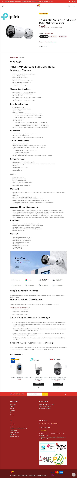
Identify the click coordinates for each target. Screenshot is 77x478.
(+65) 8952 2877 (54, 424)
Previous (11, 366)
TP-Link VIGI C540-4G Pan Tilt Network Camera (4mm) (38, 378)
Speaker (12, 408)
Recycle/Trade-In (14, 436)
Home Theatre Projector (45, 406)
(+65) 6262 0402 (45, 424)
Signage (12, 412)
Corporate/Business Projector (46, 404)
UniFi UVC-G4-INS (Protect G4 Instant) (19, 377)
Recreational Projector (44, 408)
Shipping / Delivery (14, 432)
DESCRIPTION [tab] (14, 57)
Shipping (48, 27)
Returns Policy (13, 430)
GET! (45, 394)
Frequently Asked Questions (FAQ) (18, 428)
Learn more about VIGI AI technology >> (20, 307)
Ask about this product (50, 42)
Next (66, 366)
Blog (11, 426)
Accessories (13, 404)
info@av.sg (44, 430)
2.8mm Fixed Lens (44, 36)
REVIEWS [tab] (22, 57)
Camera (12, 414)
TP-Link (45, 46)
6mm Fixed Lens (62, 36)
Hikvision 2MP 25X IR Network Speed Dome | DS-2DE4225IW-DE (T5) (57, 378)
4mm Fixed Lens (53, 36)
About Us (12, 424)
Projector (12, 410)
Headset (12, 406)
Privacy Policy (13, 434)
